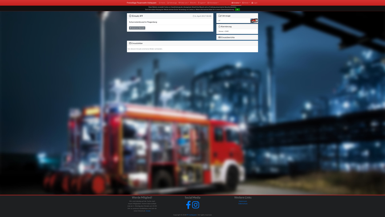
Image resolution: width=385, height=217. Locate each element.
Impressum (243, 201)
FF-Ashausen (192, 215)
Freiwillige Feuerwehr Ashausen (141, 2)
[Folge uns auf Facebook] (188, 207)
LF (219, 20)
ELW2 (193, 3)
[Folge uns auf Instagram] (195, 207)
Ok (237, 9)
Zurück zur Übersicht (137, 28)
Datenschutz (242, 204)
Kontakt (148, 211)
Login (255, 3)
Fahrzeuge (173, 3)
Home (163, 3)
